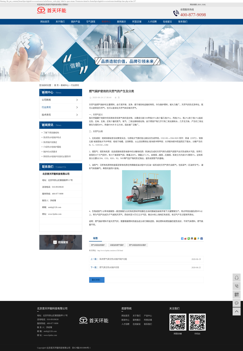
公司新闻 (46, 100)
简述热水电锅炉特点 (52, 137)
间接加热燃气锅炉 (117, 245)
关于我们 (60, 21)
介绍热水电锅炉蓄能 (52, 147)
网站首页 (44, 21)
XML (204, 5)
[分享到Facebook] (202, 238)
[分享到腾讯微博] (198, 238)
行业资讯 (75, 85)
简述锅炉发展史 (50, 142)
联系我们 (182, 21)
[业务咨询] (237, 278)
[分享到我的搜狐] (195, 238)
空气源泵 (90, 21)
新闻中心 (106, 21)
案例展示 (121, 21)
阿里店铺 (136, 21)
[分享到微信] (189, 238)
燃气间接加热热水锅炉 (137, 245)
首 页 (56, 85)
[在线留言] (237, 303)
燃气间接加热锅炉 (98, 245)
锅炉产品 (75, 21)
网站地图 (193, 5)
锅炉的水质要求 (50, 152)
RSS (199, 5)
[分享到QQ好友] (192, 238)
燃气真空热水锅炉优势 (109, 267)
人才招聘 (152, 21)
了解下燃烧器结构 (51, 133)
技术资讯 (46, 115)
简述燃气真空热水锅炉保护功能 (113, 259)
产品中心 (148, 316)
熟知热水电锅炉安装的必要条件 (57, 156)
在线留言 (167, 21)
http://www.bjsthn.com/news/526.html (110, 251)
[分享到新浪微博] (185, 238)
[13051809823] (237, 286)
